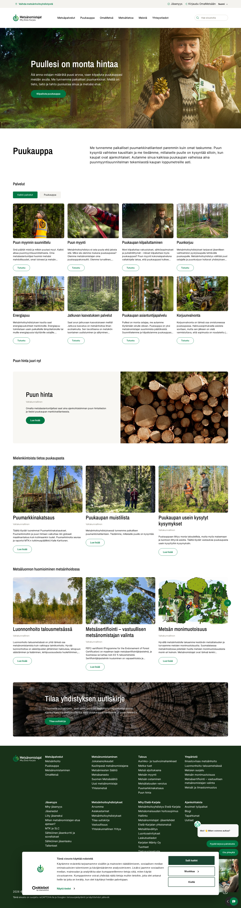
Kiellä (191, 882)
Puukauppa (50, 194)
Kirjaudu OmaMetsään (202, 3)
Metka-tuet (145, 765)
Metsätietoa (126, 17)
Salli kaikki (191, 860)
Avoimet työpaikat (196, 806)
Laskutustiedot (147, 838)
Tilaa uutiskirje (101, 820)
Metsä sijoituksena (149, 770)
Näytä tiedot (64, 888)
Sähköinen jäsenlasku (58, 841)
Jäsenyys (176, 3)
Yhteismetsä (99, 788)
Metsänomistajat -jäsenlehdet (156, 820)
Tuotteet (143, 847)
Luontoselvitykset (149, 833)
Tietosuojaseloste (149, 851)
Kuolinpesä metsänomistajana (110, 765)
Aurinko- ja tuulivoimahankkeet (157, 761)
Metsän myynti (147, 774)
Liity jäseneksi (53, 815)
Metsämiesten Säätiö (105, 770)
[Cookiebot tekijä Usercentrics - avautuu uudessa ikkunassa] (40, 888)
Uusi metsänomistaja (104, 783)
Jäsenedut (51, 811)
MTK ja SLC (52, 828)
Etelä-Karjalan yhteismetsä (154, 824)
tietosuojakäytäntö (76, 897)
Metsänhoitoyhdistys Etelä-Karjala (159, 806)
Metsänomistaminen (57, 770)
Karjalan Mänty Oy (149, 842)
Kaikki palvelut (25, 194)
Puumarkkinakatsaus (151, 788)
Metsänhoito (52, 761)
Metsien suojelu (194, 770)
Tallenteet (51, 845)
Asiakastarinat (100, 811)
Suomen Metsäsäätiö (105, 779)
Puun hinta (144, 792)
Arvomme (98, 806)
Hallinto (143, 815)
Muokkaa (189, 871)
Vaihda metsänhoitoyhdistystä (36, 3)
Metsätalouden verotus (152, 783)
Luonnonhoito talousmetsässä (203, 765)
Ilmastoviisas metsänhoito (201, 761)
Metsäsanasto (100, 774)
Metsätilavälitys (148, 829)
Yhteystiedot (160, 17)
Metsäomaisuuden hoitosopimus (158, 811)
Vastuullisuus (100, 824)
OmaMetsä (106, 17)
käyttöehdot (95, 897)
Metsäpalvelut (66, 17)
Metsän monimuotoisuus (200, 774)
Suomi (221, 4)
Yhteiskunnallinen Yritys (106, 829)
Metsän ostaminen (149, 779)
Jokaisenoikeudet (102, 761)
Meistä (143, 17)
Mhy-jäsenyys (53, 806)
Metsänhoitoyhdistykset (106, 815)
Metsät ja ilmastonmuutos (201, 787)
